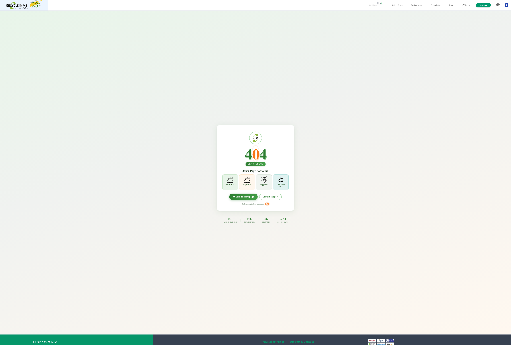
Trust (451, 5)
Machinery (372, 5)
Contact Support (270, 196)
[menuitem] (24, 5)
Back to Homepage (245, 196)
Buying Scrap (416, 5)
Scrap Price (435, 5)
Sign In (467, 5)
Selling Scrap (397, 5)
